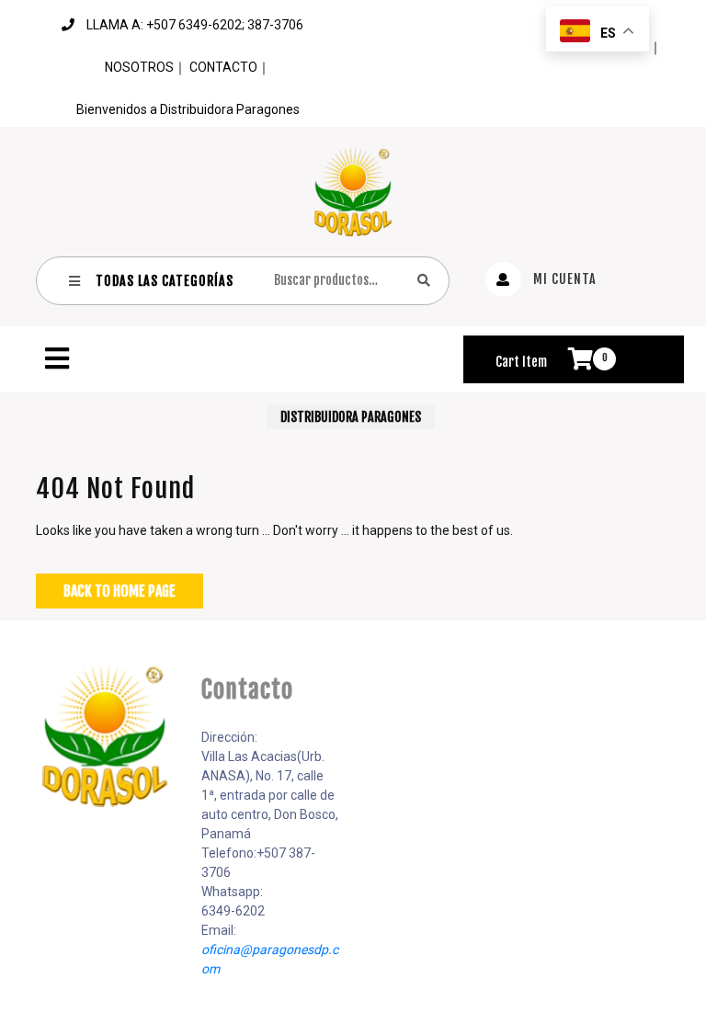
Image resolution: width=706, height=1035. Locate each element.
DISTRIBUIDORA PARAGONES (350, 417)
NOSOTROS (139, 67)
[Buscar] (423, 280)
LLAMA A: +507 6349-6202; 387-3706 (194, 24)
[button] (243, 358)
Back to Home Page (119, 591)
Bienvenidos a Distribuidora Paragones (188, 109)
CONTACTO (223, 67)
